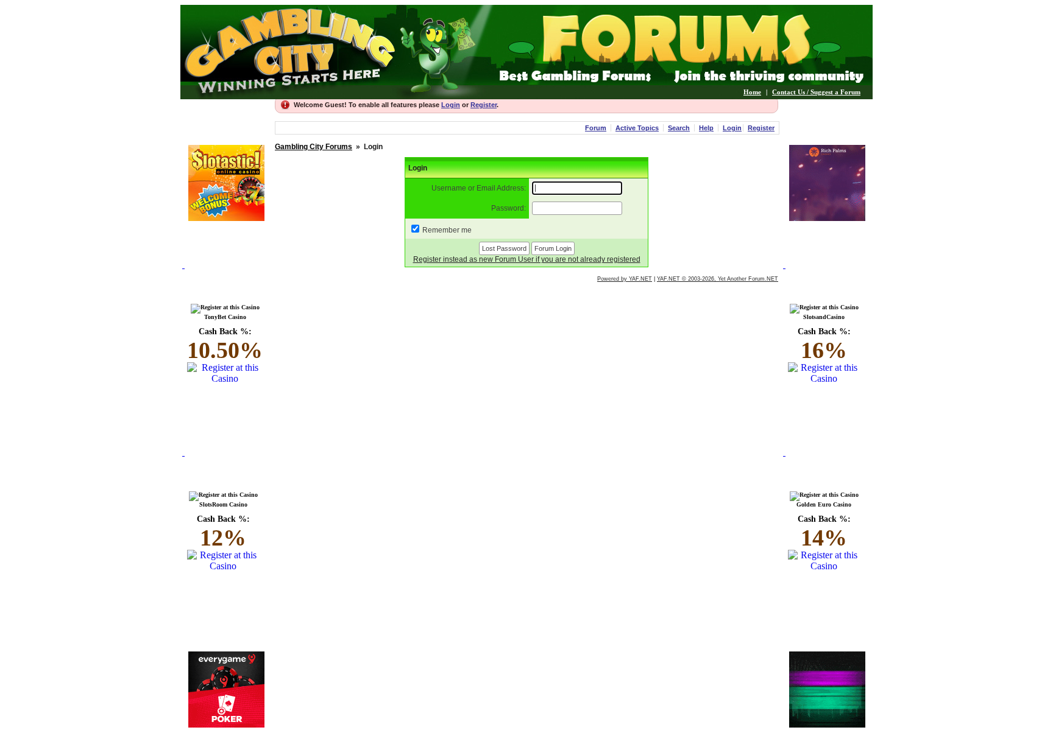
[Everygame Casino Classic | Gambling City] (226, 724)
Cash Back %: (225, 345)
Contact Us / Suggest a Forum (816, 92)
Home (752, 92)
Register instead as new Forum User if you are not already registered (526, 259)
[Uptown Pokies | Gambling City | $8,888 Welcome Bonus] (827, 724)
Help (706, 128)
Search (679, 128)
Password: (508, 208)
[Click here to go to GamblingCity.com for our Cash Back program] (226, 279)
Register (483, 104)
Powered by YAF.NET (624, 279)
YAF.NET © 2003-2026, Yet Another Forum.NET (717, 279)
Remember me (447, 230)
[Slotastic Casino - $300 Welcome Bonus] (226, 217)
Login (450, 104)
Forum (595, 128)
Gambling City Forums (313, 146)
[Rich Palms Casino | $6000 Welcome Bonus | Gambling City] (827, 217)
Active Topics (637, 128)
